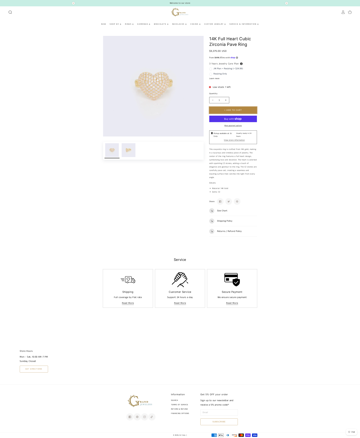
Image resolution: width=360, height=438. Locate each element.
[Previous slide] (73, 3)
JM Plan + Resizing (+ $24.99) (228, 68)
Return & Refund (179, 409)
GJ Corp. (182, 435)
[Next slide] (286, 3)
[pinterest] (137, 417)
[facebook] (130, 417)
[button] (10, 12)
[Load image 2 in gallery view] (128, 150)
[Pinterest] (237, 201)
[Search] (10, 12)
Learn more (214, 78)
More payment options (233, 125)
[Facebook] (220, 201)
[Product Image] (153, 86)
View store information (234, 140)
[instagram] (144, 417)
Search (174, 400)
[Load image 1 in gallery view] (112, 150)
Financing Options (180, 413)
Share (212, 201)
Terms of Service (179, 405)
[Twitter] (228, 201)
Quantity (213, 93)
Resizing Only (220, 73)
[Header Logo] (180, 12)
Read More (128, 303)
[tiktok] (152, 417)
